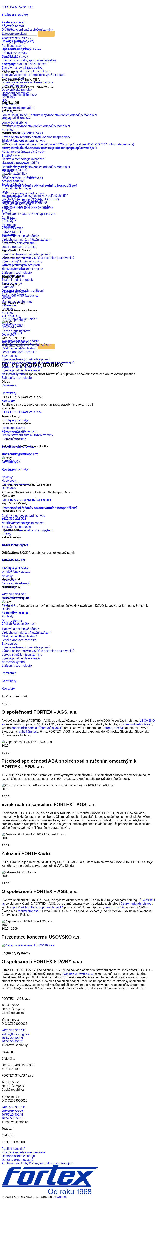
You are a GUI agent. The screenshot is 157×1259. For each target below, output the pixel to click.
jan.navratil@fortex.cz (16, 117)
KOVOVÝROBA (12, 325)
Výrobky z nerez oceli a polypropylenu (27, 207)
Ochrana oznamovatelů (17, 1159)
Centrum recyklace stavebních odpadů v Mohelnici (36, 167)
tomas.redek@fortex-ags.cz (20, 295)
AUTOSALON (11, 461)
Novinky (7, 477)
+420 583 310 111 (14, 1030)
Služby (6, 155)
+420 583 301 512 (14, 518)
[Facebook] (30, 1226)
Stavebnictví (10, 355)
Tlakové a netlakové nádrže (20, 341)
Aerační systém (12, 197)
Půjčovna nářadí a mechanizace (23, 1152)
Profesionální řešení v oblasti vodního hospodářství (39, 185)
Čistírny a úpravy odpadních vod (23, 193)
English (7, 623)
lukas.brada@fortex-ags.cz (20, 454)
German (30, 623)
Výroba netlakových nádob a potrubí (26, 359)
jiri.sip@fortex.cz (13, 140)
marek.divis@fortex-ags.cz (19, 318)
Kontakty (7, 170)
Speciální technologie (16, 204)
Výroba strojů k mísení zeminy (22, 366)
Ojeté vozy (9, 487)
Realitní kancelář (13, 1148)
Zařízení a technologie (17, 377)
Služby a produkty (15, 14)
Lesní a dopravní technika (19, 352)
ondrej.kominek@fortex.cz (19, 94)
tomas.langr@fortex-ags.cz (20, 431)
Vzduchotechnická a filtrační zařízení (26, 344)
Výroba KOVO (12, 333)
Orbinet (62, 1196)
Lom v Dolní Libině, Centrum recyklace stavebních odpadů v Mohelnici (49, 147)
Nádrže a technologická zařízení (23, 200)
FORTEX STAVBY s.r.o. (18, 7)
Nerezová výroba (13, 374)
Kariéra (8, 612)
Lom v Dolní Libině (14, 163)
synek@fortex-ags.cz (16, 571)
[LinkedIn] (30, 1255)
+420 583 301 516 (14, 568)
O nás (6, 609)
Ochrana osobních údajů (18, 1156)
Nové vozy (9, 480)
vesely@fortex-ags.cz (16, 522)
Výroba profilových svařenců (21, 370)
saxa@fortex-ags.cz (15, 545)
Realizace (8, 605)
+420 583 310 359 (14, 265)
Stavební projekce (14, 33)
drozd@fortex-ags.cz (15, 598)
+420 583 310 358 (14, 291)
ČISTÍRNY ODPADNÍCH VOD (22, 178)
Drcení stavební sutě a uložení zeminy (27, 29)
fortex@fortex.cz (12, 1111)
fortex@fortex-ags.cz (15, 1034)
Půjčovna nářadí (13, 26)
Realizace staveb (13, 22)
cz (3, 620)
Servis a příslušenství (16, 484)
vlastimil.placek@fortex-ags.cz (22, 268)
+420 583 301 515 (14, 594)
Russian (19, 623)
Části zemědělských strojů (19, 348)
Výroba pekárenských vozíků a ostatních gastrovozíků (38, 363)
